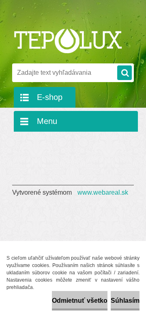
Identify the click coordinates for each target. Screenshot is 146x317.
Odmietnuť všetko (79, 300)
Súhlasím (125, 300)
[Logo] (68, 40)
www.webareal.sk (102, 192)
